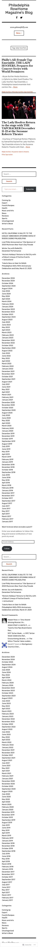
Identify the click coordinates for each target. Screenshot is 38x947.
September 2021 (8, 379)
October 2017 (7, 498)
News (4, 213)
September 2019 (8, 441)
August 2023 (7, 320)
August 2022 (7, 351)
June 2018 (6, 477)
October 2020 (7, 408)
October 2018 (7, 470)
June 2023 (6, 325)
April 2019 (6, 454)
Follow (7, 549)
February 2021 (7, 397)
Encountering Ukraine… (17, 639)
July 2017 (6, 506)
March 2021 (6, 395)
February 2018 (7, 488)
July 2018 (6, 475)
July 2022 (6, 353)
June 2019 (6, 449)
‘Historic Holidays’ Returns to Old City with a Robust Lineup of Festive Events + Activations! (19, 257)
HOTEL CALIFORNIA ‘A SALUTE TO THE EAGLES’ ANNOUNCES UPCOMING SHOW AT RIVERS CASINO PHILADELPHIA (19, 235)
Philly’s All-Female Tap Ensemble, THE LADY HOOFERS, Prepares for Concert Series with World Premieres (17, 65)
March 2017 (6, 516)
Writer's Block (7, 224)
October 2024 (7, 283)
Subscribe (30, 189)
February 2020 (8, 428)
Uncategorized (8, 221)
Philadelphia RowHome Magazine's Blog (19, 9)
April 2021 (6, 392)
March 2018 (6, 485)
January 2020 (7, 431)
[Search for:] (19, 174)
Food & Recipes (8, 205)
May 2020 (6, 420)
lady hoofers (7, 92)
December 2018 (8, 465)
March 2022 (6, 364)
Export (4, 203)
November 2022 (8, 343)
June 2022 (6, 356)
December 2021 (8, 371)
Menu (18, 33)
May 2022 (6, 358)
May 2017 (5, 511)
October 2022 (7, 345)
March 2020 (6, 426)
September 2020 (9, 410)
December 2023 (8, 309)
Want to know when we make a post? (17, 527)
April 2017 (6, 514)
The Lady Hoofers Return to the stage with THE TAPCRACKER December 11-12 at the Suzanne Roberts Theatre (18, 128)
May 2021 (5, 389)
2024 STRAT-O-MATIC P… (18, 625)
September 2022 (9, 348)
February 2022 (8, 366)
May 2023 (6, 327)
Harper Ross (13, 620)
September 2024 (9, 286)
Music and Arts (8, 211)
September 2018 (8, 472)
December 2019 (8, 433)
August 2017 (7, 503)
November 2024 (8, 281)
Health (4, 208)
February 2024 (8, 304)
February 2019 (7, 459)
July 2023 (6, 322)
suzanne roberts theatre (21, 152)
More (15, 87)
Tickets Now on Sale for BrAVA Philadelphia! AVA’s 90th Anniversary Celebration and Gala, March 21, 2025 (17, 265)
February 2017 (7, 519)
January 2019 (7, 462)
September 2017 (8, 501)
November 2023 (8, 312)
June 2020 (6, 418)
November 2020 (8, 405)
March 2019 (6, 457)
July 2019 (6, 446)
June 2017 (6, 509)
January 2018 (7, 490)
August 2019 (7, 444)
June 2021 (6, 387)
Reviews (5, 216)
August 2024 (7, 288)
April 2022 (6, 361)
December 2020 (8, 402)
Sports (4, 218)
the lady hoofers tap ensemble (23, 92)
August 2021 (7, 382)
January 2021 (7, 400)
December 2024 (8, 278)
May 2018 (6, 480)
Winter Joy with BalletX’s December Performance (12, 249)
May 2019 (5, 452)
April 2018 (6, 483)
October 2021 (7, 377)
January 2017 (7, 522)
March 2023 (6, 332)
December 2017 (8, 493)
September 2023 (9, 317)
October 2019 (7, 439)
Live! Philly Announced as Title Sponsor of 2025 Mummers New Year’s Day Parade (18, 243)
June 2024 (6, 294)
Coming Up (6, 200)
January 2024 (7, 307)
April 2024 (6, 299)
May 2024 (6, 296)
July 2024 (6, 291)
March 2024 (6, 301)
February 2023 (8, 335)
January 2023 (7, 338)
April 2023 (6, 330)
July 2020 (6, 415)
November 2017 (8, 496)
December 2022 (8, 340)
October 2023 (7, 314)
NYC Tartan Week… (15, 633)
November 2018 (8, 467)
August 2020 (7, 413)
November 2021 (8, 374)
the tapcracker (8, 154)
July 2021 (6, 384)
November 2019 (8, 436)
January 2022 (7, 369)
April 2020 (6, 423)
